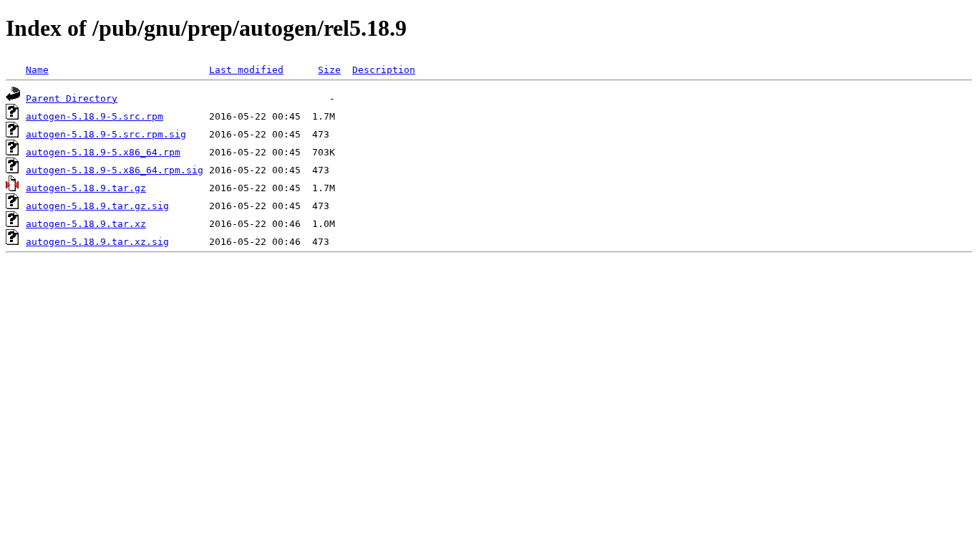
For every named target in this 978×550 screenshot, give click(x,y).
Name (37, 69)
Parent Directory (71, 98)
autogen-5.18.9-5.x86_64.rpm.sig (114, 170)
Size (329, 69)
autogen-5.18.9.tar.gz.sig (97, 206)
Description (383, 69)
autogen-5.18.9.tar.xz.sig (97, 241)
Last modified (246, 69)
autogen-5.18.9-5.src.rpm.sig (106, 134)
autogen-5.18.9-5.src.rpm (94, 116)
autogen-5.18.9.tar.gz (86, 188)
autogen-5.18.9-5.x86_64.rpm (103, 152)
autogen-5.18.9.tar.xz (86, 223)
